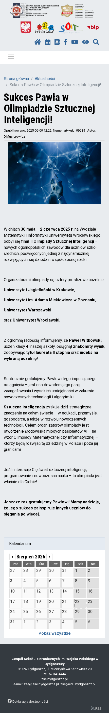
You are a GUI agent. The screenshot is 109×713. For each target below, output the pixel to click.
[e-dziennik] (57, 42)
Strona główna (16, 78)
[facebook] (65, 42)
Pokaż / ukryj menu (11, 56)
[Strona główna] (37, 42)
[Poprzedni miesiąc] (12, 556)
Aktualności (45, 78)
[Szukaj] (96, 42)
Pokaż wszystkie (55, 633)
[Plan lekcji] (47, 42)
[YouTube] (74, 42)
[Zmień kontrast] (85, 42)
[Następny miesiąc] (49, 556)
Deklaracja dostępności (30, 701)
